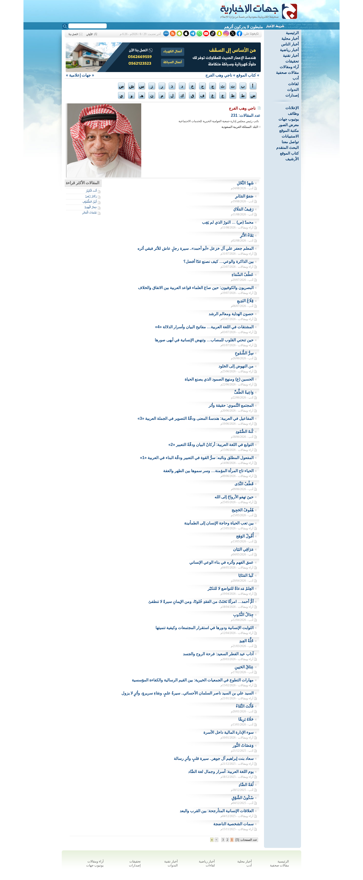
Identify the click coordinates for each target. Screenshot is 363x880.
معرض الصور (289, 125)
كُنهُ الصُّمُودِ (245, 431)
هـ (141, 96)
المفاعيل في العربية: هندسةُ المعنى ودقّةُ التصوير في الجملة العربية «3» (196, 418)
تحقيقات (292, 61)
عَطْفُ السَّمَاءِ (243, 274)
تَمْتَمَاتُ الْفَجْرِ (89, 212)
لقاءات (293, 84)
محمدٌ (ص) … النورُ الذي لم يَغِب (228, 222)
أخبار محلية (290, 38)
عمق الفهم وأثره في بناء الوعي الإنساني (221, 562)
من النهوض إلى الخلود (236, 366)
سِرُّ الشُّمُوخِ (244, 353)
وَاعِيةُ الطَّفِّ (244, 392)
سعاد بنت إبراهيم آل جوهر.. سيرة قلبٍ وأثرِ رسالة (214, 758)
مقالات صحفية (287, 72)
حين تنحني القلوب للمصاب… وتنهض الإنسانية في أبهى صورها (204, 340)
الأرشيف (292, 159)
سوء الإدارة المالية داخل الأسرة (228, 732)
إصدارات (292, 95)
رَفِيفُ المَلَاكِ (243, 209)
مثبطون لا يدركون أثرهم (243, 27)
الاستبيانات (290, 136)
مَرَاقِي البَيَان (243, 549)
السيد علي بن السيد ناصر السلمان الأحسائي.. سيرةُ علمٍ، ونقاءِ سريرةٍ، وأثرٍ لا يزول (187, 693)
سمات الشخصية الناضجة (233, 824)
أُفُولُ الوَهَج (245, 536)
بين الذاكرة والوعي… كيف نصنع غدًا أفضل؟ (218, 261)
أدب (296, 78)
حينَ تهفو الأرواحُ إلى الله (234, 497)
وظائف (293, 113)
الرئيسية (292, 33)
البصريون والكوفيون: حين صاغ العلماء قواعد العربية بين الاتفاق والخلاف (196, 288)
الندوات (293, 89)
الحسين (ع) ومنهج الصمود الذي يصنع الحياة (219, 379)
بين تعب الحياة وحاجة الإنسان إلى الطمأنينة (219, 523)
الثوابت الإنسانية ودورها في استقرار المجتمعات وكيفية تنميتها (205, 628)
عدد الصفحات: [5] (246, 840)
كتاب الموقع (289, 153)
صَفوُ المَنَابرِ (244, 196)
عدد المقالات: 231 (246, 115)
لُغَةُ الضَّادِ (246, 785)
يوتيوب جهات (289, 119)
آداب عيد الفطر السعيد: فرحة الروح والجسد (218, 654)
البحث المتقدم (287, 147)
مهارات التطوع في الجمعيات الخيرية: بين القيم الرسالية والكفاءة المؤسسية (193, 680)
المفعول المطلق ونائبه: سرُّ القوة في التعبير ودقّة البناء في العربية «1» (197, 458)
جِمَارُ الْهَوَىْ (90, 207)
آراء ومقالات (289, 67)
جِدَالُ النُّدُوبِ (243, 614)
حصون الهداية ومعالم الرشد (231, 314)
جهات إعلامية (80, 75)
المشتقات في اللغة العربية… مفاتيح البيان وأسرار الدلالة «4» (204, 327)
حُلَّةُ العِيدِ (246, 641)
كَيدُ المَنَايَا (246, 575)
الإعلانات (292, 108)
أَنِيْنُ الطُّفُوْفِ (89, 201)
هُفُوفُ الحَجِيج (243, 510)
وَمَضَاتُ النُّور (243, 745)
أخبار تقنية (291, 55)
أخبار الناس (290, 44)
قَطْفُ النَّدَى (244, 484)
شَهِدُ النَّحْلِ (245, 183)
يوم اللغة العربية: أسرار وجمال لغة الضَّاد (221, 771)
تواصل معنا (290, 142)
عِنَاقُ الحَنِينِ (244, 667)
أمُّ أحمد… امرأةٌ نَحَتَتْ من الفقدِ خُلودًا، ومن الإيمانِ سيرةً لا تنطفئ (201, 601)
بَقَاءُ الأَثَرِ (247, 235)
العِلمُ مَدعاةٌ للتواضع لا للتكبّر (231, 588)
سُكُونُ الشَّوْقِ (243, 798)
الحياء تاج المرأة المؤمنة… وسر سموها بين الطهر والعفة (208, 471)
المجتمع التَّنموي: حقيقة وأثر (231, 405)
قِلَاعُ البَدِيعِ (245, 301)
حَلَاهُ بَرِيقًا (246, 719)
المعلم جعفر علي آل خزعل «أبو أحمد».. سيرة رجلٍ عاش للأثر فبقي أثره (196, 248)
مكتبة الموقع (289, 130)
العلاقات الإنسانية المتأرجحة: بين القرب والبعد (217, 811)
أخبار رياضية (289, 50)
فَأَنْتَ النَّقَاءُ (245, 706)
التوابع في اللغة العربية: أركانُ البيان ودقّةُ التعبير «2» (211, 444)
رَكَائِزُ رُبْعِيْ (91, 196)
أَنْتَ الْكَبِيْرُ (91, 190)
